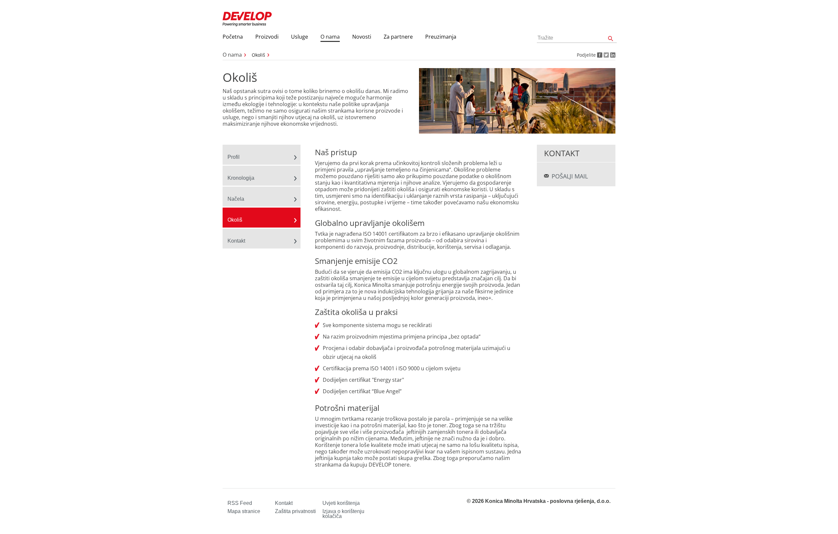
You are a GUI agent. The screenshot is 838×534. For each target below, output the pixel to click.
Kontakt (284, 503)
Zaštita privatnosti (295, 511)
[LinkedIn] (612, 55)
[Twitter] (605, 55)
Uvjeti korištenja (341, 503)
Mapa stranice (244, 511)
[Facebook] (599, 55)
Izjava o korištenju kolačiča (343, 513)
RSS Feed (240, 503)
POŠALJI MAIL (570, 176)
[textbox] (577, 38)
